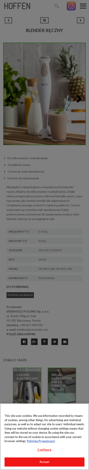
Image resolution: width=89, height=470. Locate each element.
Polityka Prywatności (41, 441)
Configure (44, 449)
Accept (44, 462)
